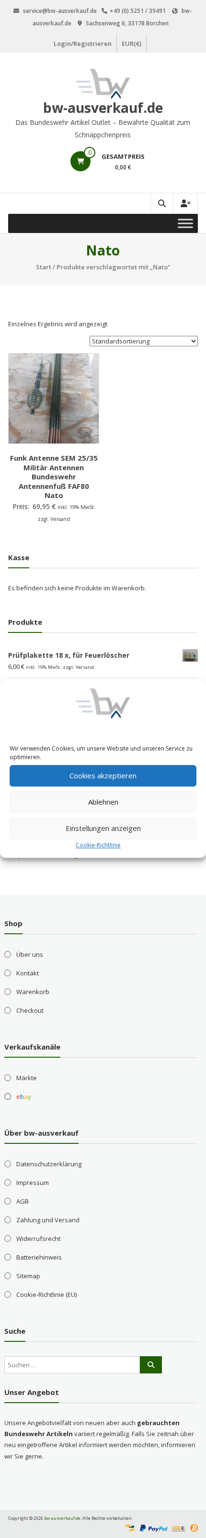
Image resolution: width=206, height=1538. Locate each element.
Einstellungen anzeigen (103, 828)
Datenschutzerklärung (48, 1164)
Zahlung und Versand (48, 1220)
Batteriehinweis (39, 1257)
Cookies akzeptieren (103, 775)
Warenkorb (32, 991)
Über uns (29, 954)
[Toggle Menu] (185, 223)
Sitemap (28, 1276)
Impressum (32, 1182)
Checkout (30, 1010)
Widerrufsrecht (38, 1238)
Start (43, 267)
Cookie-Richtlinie (98, 845)
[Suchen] (151, 1364)
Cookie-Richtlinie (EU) (46, 1294)
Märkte (26, 1077)
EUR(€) (131, 43)
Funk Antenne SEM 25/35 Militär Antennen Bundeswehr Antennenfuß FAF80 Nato (54, 476)
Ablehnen (103, 802)
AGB (22, 1201)
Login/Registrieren (83, 43)
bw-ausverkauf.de (103, 108)
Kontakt (27, 973)
